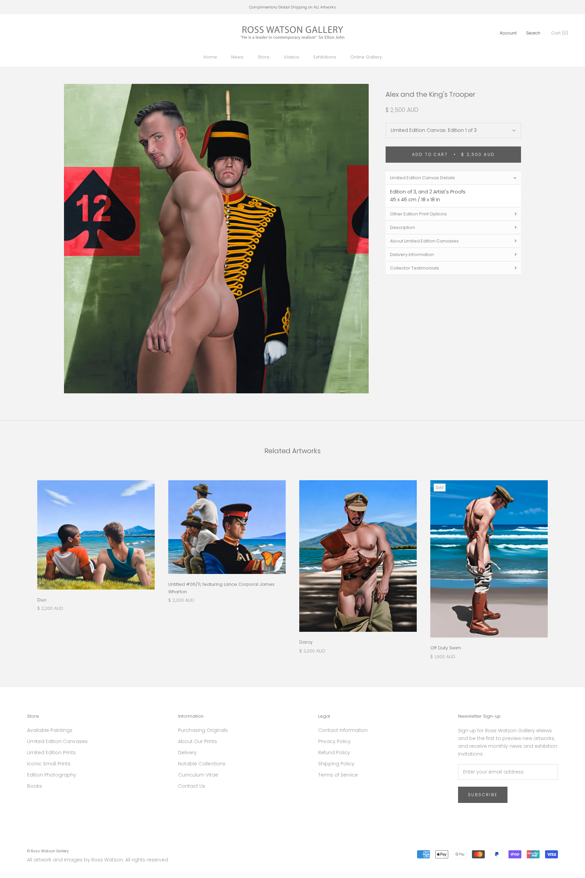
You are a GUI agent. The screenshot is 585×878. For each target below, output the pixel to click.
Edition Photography (51, 774)
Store (263, 57)
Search (533, 33)
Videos (291, 57)
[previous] (21, 562)
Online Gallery (366, 57)
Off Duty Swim (445, 648)
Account (508, 33)
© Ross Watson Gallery (48, 851)
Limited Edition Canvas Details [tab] (422, 178)
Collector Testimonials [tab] (414, 268)
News (237, 57)
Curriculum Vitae (198, 774)
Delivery (187, 752)
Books (34, 786)
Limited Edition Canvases (57, 741)
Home (210, 57)
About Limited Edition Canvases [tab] (424, 241)
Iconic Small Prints (48, 763)
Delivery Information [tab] (412, 254)
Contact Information (343, 730)
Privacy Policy (334, 741)
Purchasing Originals (203, 730)
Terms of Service (338, 774)
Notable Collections (201, 763)
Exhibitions (324, 57)
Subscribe (483, 795)
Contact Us (191, 786)
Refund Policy (334, 752)
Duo (41, 600)
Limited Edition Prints (51, 752)
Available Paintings (49, 730)
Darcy (305, 642)
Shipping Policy (336, 763)
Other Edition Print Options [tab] (418, 214)
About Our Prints (197, 741)
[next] (563, 562)
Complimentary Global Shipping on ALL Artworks (292, 7)
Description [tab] (402, 227)
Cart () (559, 33)
